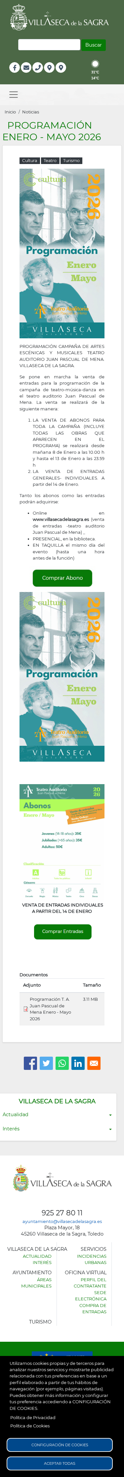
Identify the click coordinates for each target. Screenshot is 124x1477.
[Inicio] (61, 17)
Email (26, 74)
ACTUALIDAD (37, 1256)
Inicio (10, 111)
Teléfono (40, 74)
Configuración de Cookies (59, 1445)
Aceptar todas (59, 1463)
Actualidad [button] (15, 1115)
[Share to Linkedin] (78, 1063)
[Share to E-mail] (94, 1063)
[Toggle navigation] (13, 94)
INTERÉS (42, 1262)
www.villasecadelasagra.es (61, 519)
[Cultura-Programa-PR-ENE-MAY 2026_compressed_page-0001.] (62, 253)
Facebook (18, 74)
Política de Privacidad (33, 1417)
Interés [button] (11, 1129)
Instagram (65, 74)
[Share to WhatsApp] (62, 1063)
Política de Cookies (30, 1425)
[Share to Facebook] (30, 1063)
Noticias (30, 111)
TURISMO (40, 1322)
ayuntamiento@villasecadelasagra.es (62, 1221)
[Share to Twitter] (46, 1063)
